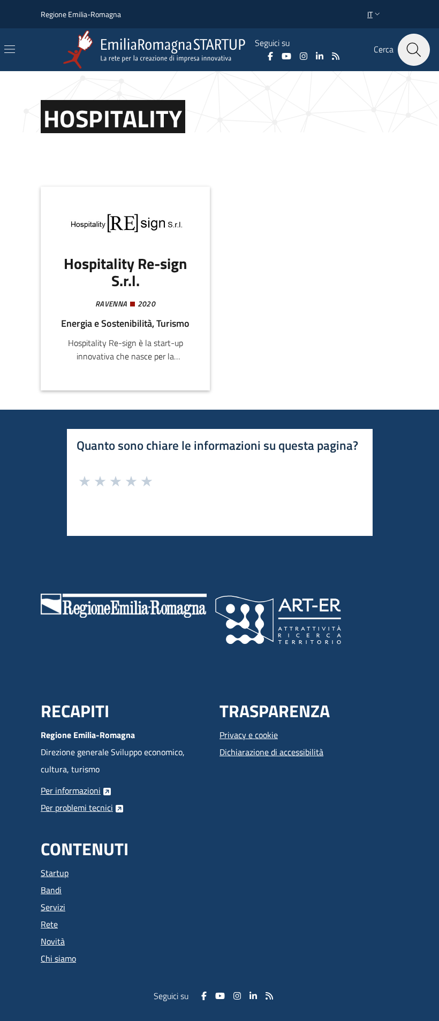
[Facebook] (270, 56)
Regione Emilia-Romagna (81, 14)
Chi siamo (58, 958)
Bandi (51, 890)
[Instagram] (304, 56)
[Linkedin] (320, 56)
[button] (375, 14)
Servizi (53, 907)
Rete (49, 924)
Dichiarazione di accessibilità (271, 752)
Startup (55, 872)
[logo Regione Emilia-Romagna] (124, 604)
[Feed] (336, 56)
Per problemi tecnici (77, 807)
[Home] (156, 49)
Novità (53, 941)
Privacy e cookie (249, 734)
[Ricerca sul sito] (414, 50)
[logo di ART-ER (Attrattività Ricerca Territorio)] (278, 618)
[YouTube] (286, 56)
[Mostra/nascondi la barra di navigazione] (9, 49)
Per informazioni (71, 790)
